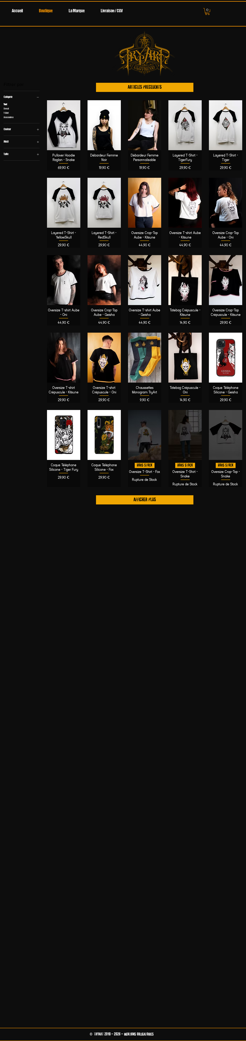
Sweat (6, 108)
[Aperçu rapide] (63, 125)
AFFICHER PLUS (144, 499)
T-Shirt (6, 113)
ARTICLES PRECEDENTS (145, 87)
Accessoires (9, 117)
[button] (207, 11)
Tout (5, 104)
